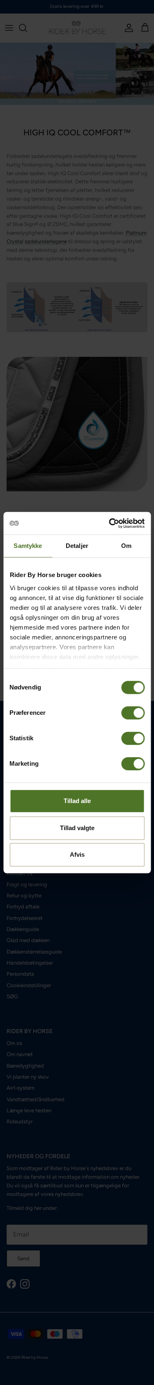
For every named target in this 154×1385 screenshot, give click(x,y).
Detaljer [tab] (77, 545)
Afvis (77, 854)
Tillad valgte (77, 827)
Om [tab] (126, 545)
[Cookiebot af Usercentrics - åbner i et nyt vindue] (110, 523)
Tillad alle (77, 800)
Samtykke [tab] (28, 545)
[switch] (133, 712)
